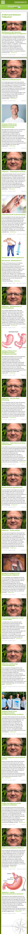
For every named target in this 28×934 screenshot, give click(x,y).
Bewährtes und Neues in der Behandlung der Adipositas (11, 574)
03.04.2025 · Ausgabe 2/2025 (8, 283)
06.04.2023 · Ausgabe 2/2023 (8, 640)
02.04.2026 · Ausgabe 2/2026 (8, 100)
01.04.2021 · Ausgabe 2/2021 (8, 869)
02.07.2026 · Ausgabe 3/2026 (8, 54)
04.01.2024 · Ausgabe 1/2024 (8, 550)
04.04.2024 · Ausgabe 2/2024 (8, 507)
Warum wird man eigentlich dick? (12, 487)
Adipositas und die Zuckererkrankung (14, 214)
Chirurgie (24, 734)
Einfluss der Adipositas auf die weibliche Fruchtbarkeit (11, 804)
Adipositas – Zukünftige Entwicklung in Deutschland (13, 443)
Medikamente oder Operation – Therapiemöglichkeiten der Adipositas (14, 32)
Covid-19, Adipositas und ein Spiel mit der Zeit (13, 758)
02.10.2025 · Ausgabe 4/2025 (8, 191)
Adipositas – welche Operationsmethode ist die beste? (13, 893)
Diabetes (24, 234)
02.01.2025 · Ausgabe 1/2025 (8, 327)
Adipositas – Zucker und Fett (11, 530)
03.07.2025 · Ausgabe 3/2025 (8, 234)
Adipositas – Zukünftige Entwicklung (13, 171)
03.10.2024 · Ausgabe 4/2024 (8, 419)
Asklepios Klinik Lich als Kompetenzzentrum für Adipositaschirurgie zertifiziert (13, 713)
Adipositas (23, 54)
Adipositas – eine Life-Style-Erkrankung (11, 399)
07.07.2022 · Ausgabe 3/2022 (8, 734)
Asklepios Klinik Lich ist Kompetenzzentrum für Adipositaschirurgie (9, 125)
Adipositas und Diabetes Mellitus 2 (13, 848)
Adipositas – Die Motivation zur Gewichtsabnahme (12, 307)
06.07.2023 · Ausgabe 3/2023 (8, 594)
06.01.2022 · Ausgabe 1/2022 (8, 780)
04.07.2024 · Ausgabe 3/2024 (8, 464)
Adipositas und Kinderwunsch (11, 79)
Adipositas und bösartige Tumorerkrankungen (10, 664)
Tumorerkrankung (22, 686)
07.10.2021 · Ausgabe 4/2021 (8, 824)
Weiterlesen (14, 52)
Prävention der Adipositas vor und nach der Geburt (12, 618)
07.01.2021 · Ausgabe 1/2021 (8, 913)
